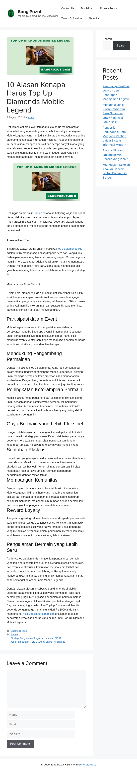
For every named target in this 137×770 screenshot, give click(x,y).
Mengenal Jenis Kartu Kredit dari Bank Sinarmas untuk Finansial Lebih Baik (114, 113)
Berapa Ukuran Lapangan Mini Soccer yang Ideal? (115, 155)
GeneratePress (87, 764)
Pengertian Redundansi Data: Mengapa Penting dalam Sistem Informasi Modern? (115, 136)
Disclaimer (87, 8)
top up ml (40, 213)
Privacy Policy (108, 8)
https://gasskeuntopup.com (38, 613)
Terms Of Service (71, 18)
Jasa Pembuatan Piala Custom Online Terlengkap (38, 641)
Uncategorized (19, 630)
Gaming (15, 634)
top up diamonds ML (70, 248)
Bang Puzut (30, 11)
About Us (94, 18)
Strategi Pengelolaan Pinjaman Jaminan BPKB (36, 638)
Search (107, 39)
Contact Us (67, 8)
